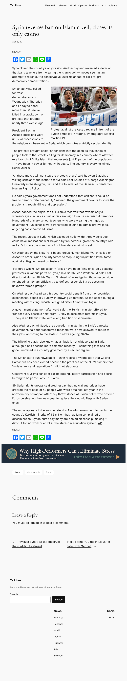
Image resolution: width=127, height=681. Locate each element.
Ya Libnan (16, 5)
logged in (36, 522)
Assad (18, 472)
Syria (48, 472)
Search (14, 594)
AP (100, 423)
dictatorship (33, 472)
